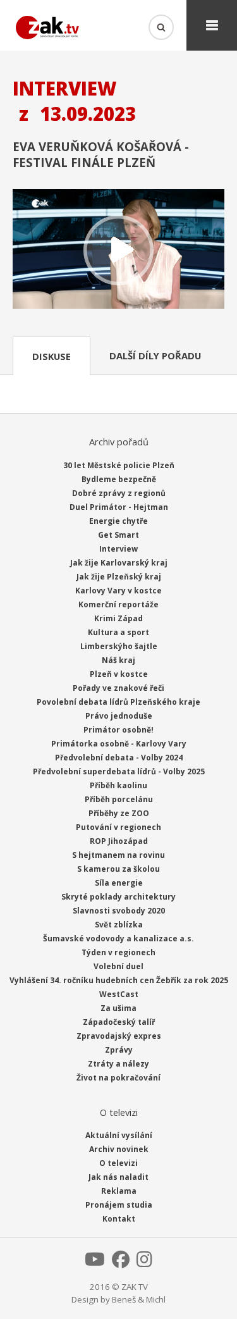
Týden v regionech (118, 952)
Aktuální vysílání (118, 1135)
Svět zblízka (119, 924)
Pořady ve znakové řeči (118, 688)
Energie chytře (118, 521)
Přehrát (118, 250)
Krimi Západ (118, 618)
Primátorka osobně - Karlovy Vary (118, 743)
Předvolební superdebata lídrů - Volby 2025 (119, 771)
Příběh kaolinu (118, 785)
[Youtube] (94, 1262)
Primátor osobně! (118, 729)
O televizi (118, 1163)
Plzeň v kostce (119, 674)
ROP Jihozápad (119, 841)
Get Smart (118, 534)
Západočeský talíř (119, 1022)
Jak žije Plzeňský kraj (118, 576)
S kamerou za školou (118, 869)
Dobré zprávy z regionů (119, 493)
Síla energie (119, 882)
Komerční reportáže (118, 604)
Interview (118, 548)
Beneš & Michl (139, 1299)
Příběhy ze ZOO (118, 813)
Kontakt (118, 1218)
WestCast (118, 994)
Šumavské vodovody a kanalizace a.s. (118, 938)
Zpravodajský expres (118, 1036)
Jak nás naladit (118, 1177)
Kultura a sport (118, 632)
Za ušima (118, 1008)
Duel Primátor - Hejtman (119, 507)
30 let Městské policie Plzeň (118, 465)
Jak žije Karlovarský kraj (118, 562)
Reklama (119, 1191)
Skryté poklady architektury (118, 896)
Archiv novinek (119, 1149)
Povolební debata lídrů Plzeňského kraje (118, 702)
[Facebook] (120, 1262)
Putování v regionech (118, 827)
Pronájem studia (118, 1204)
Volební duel (118, 966)
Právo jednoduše (118, 715)
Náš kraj (118, 660)
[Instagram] (144, 1262)
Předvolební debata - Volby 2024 (119, 757)
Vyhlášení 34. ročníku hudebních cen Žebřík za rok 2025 (118, 980)
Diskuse (51, 356)
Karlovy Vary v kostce (118, 590)
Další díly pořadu (155, 355)
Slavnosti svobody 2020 (119, 910)
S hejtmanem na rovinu (118, 855)
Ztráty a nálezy (118, 1063)
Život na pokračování (118, 1077)
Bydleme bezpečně (119, 479)
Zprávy (119, 1049)
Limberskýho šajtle (118, 646)
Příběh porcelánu (119, 799)
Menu (211, 25)
